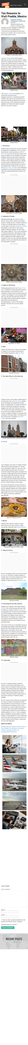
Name (3, 910)
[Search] (21, 4)
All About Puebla (15, 712)
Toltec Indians (5, 608)
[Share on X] (2, 520)
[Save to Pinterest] (2, 524)
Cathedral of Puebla (21, 226)
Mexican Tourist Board (10, 93)
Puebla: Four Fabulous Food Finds (14, 728)
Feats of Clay (22, 580)
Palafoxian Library (16, 401)
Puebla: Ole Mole (6, 730)
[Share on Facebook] (2, 517)
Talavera (5, 575)
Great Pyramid (14, 490)
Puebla (8, 58)
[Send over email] (2, 528)
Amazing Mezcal (21, 527)
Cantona (21, 610)
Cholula (5, 441)
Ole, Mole (21, 353)
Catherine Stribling (16, 19)
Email (3, 915)
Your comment (5, 889)
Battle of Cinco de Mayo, (10, 167)
